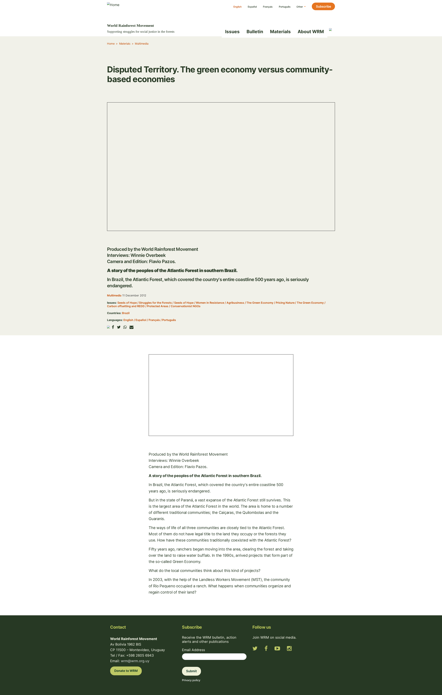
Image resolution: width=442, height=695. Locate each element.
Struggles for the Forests (155, 302)
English (237, 6)
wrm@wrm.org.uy (135, 661)
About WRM (311, 31)
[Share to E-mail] (131, 327)
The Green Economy (259, 302)
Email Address (193, 650)
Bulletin (255, 31)
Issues (232, 31)
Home (110, 43)
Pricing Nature (285, 302)
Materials (280, 31)
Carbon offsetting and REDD (126, 306)
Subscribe (323, 6)
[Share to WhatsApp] (125, 327)
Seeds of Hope (127, 302)
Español (252, 6)
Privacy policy (191, 680)
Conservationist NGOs (185, 306)
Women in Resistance (210, 302)
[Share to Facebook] (113, 327)
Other (300, 6)
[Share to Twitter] (119, 327)
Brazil (125, 313)
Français (268, 6)
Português (285, 6)
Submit (191, 671)
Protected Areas (157, 306)
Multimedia (141, 43)
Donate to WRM (126, 671)
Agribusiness (235, 302)
